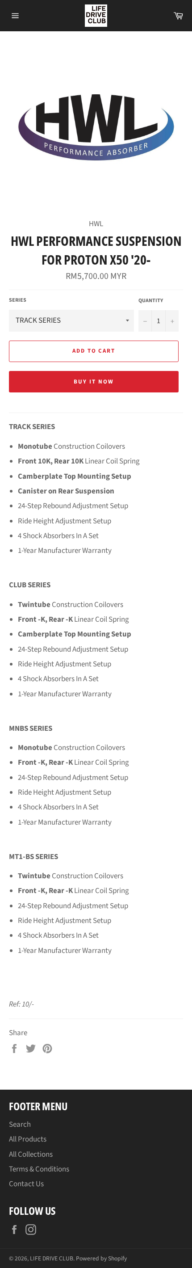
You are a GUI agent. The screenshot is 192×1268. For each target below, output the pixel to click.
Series (17, 300)
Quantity (150, 300)
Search (20, 1124)
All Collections (31, 1154)
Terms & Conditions (39, 1169)
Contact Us (26, 1184)
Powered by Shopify (101, 1258)
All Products (27, 1139)
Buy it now (94, 382)
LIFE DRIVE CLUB (51, 1258)
